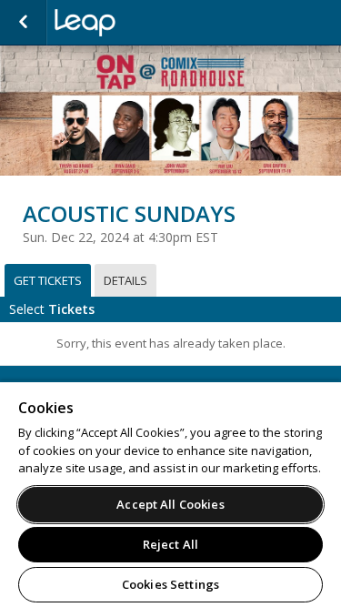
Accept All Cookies (170, 504)
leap (145, 22)
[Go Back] (23, 23)
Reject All (170, 544)
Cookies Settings (170, 584)
